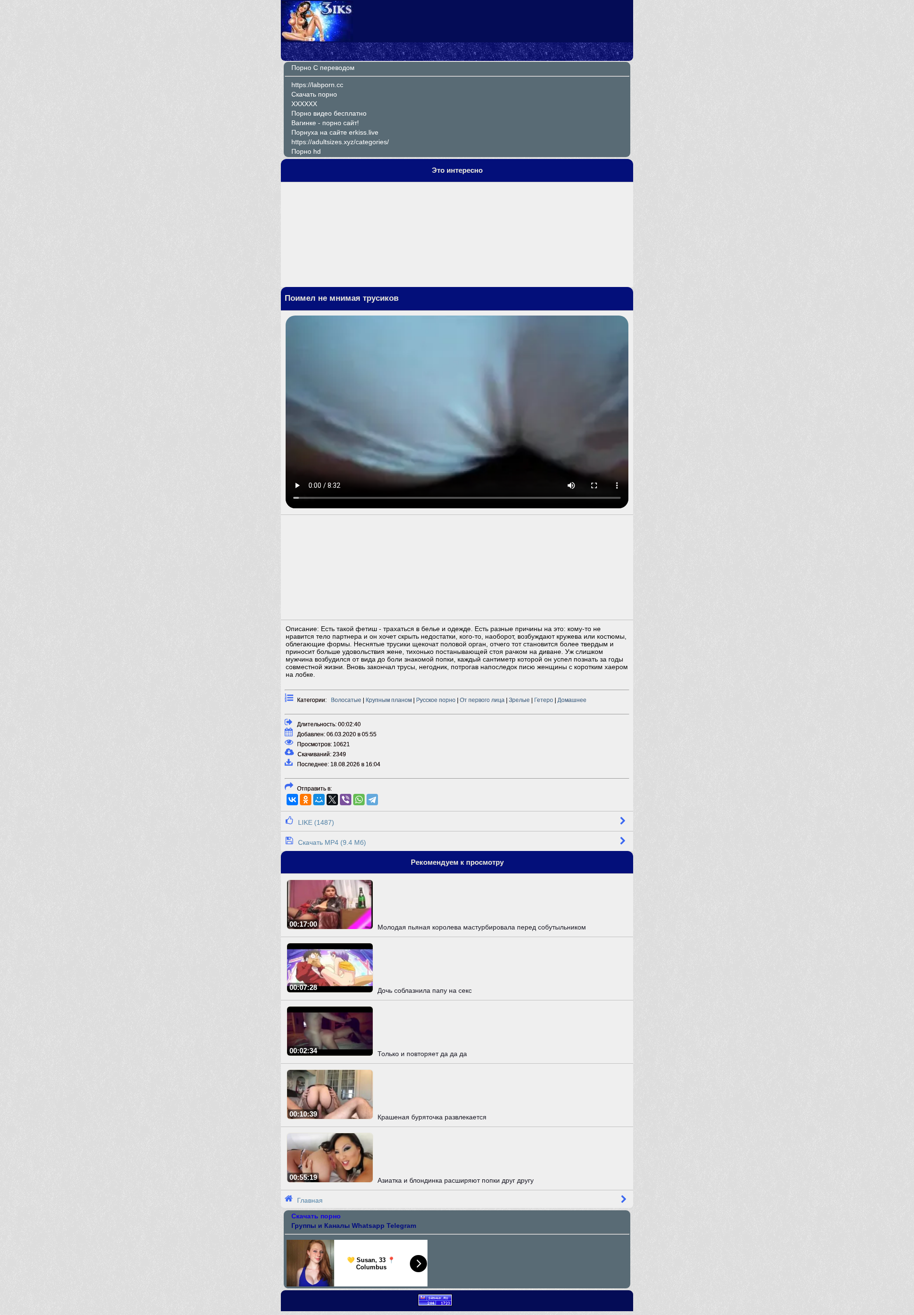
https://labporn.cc (317, 85)
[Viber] (345, 799)
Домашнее (571, 700)
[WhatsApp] (359, 799)
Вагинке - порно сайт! (325, 123)
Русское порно (436, 700)
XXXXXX (304, 104)
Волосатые (346, 700)
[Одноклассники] (305, 799)
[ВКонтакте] (292, 799)
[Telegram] (372, 799)
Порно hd (306, 151)
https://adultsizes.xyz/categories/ (340, 142)
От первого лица (482, 700)
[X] (332, 799)
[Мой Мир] (319, 799)
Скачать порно (314, 94)
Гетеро (543, 700)
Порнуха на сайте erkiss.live (334, 132)
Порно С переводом (323, 67)
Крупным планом (389, 700)
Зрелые (519, 700)
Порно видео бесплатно (329, 113)
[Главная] (317, 39)
